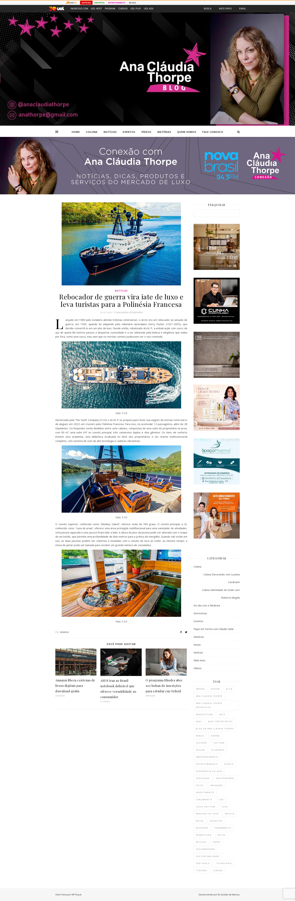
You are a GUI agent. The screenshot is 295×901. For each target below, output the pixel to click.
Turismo (201, 870)
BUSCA (208, 8)
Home (76, 131)
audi (199, 721)
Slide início (199, 660)
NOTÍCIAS (86, 3)
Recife (222, 835)
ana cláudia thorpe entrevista (209, 705)
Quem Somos (186, 131)
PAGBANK (110, 8)
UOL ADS (148, 8)
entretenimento (207, 764)
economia (217, 750)
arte (222, 714)
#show (215, 689)
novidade (202, 827)
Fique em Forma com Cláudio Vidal (213, 629)
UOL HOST (96, 8)
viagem (218, 870)
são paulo (203, 863)
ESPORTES (99, 3)
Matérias (164, 131)
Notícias (110, 131)
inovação (216, 785)
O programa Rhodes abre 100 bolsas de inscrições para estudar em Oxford (164, 685)
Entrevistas (200, 613)
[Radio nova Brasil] (147, 193)
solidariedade (205, 849)
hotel (200, 785)
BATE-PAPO (225, 8)
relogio (201, 842)
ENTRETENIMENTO (116, 3)
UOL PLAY (135, 8)
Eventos (129, 131)
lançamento (204, 799)
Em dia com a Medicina (207, 605)
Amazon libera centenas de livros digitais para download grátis (75, 685)
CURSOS (123, 8)
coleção (201, 742)
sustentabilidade (208, 856)
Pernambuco (223, 827)
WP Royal (76, 894)
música (229, 813)
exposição (203, 778)
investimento (205, 792)
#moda (200, 689)
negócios (216, 821)
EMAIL (242, 8)
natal (200, 821)
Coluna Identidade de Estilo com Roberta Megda (221, 593)
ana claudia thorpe (209, 696)
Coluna (91, 131)
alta (229, 689)
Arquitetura (204, 714)
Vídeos (146, 131)
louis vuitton (205, 806)
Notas (197, 644)
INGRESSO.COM (79, 8)
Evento (229, 764)
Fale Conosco (212, 131)
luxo (225, 806)
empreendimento (207, 757)
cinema (215, 735)
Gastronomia (225, 778)
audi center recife (220, 721)
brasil (200, 735)
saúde (217, 842)
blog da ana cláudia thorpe (215, 728)
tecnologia (224, 863)
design (200, 750)
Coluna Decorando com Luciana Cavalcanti (221, 578)
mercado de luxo (207, 813)
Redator (64, 632)
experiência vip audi (209, 771)
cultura (218, 742)
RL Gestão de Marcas (229, 894)
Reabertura (203, 835)
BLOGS (132, 3)
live (221, 799)
